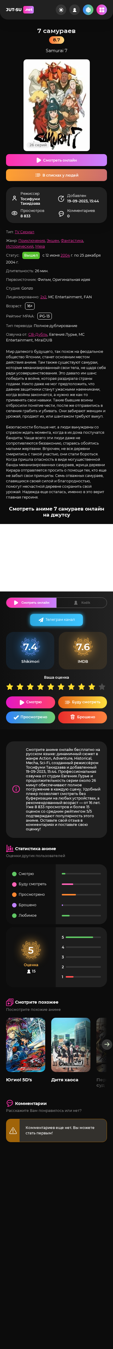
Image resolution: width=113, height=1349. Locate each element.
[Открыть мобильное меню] (101, 9)
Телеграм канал (60, 619)
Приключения (31, 240)
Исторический (19, 246)
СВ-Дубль (37, 334)
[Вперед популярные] (107, 1044)
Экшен (53, 240)
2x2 (43, 297)
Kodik (85, 603)
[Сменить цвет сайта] (61, 9)
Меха (40, 246)
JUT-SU (19, 9)
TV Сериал (24, 232)
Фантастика (72, 240)
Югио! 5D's (19, 1079)
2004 (65, 255)
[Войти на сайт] (74, 9)
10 (103, 686)
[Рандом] (88, 9)
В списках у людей (60, 175)
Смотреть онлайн (60, 160)
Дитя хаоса (64, 1079)
